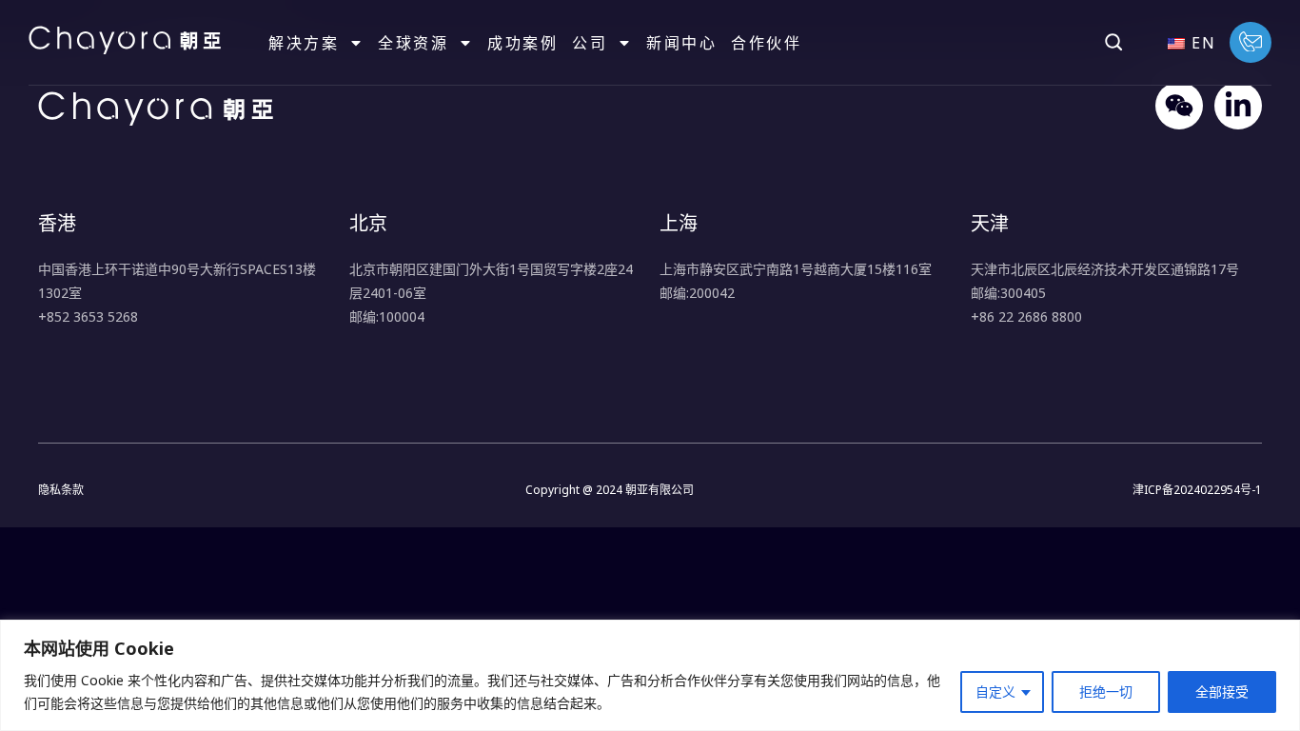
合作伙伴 (766, 42)
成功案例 (522, 42)
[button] (1113, 42)
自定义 (995, 691)
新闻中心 (681, 42)
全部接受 (1222, 691)
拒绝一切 (1106, 691)
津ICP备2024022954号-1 (1197, 490)
